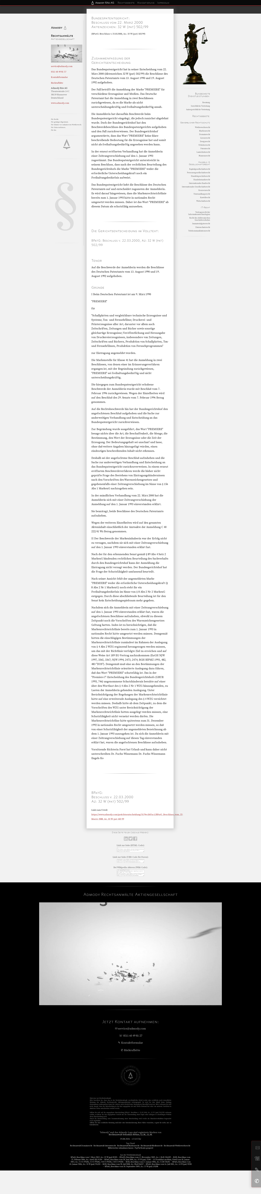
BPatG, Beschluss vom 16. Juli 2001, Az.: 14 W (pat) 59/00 (169, 1164)
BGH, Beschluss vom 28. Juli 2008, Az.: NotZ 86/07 (123, 1164)
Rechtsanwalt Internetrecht (105, 1146)
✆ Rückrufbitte (130, 1050)
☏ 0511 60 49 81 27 (130, 1036)
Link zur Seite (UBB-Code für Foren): (130, 857)
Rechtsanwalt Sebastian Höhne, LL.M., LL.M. (130, 1134)
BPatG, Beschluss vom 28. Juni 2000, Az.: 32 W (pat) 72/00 (127, 1160)
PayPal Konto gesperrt (144, 1148)
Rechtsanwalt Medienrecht (151, 1146)
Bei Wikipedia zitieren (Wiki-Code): (131, 867)
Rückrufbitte (57, 83)
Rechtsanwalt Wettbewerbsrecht (177, 1146)
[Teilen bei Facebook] (135, 840)
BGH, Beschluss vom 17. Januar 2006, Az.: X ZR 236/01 (148, 1162)
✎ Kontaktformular (130, 1043)
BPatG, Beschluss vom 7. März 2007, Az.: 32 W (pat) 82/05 (94, 1157)
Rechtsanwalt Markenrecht (128, 1146)
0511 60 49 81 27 (58, 71)
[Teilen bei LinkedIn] (126, 840)
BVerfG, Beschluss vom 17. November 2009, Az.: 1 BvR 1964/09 (145, 1157)
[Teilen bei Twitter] (130, 840)
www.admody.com (60, 103)
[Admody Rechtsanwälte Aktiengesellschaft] (130, 1085)
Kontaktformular (59, 77)
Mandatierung (145, 2)
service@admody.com (61, 66)
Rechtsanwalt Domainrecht (81, 1146)
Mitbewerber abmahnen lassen (120, 1148)
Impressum (163, 2)
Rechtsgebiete (126, 2)
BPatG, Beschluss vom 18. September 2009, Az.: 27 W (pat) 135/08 (131, 1166)
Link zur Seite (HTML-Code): (131, 845)
